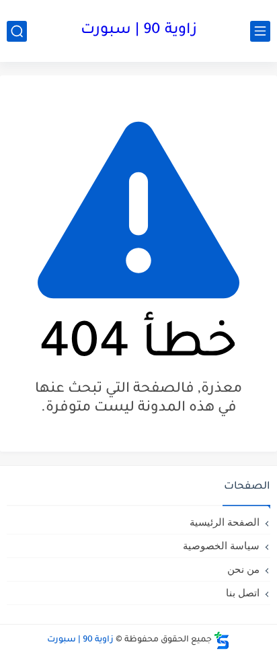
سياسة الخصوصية (221, 545)
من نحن (243, 569)
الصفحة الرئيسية (225, 522)
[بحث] (17, 31)
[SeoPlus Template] (222, 640)
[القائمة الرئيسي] (260, 31)
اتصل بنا (243, 592)
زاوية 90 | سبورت (139, 31)
